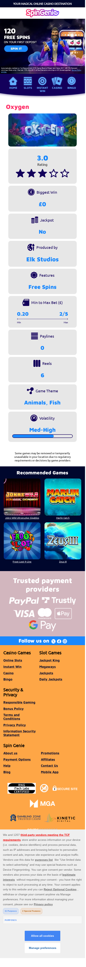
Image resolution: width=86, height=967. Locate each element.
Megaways (47, 666)
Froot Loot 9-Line (22, 561)
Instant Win (42, 89)
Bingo (71, 87)
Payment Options (17, 759)
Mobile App (50, 772)
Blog (6, 772)
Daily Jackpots (50, 679)
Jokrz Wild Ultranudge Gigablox (22, 517)
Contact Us (49, 765)
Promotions (50, 753)
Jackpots (46, 673)
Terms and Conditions (11, 716)
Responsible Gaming (19, 702)
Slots (28, 87)
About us (10, 753)
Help (6, 765)
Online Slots (12, 660)
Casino (57, 87)
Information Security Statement (19, 733)
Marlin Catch (63, 517)
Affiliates (48, 759)
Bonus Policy (13, 708)
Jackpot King (49, 660)
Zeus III (63, 561)
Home (13, 87)
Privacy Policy (14, 725)
